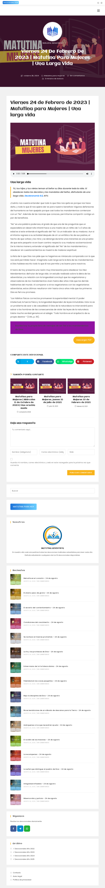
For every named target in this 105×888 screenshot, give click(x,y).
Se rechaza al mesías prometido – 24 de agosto (45, 637)
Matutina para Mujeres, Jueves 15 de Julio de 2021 (52, 400)
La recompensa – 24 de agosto (37, 754)
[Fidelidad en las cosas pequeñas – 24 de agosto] (15, 682)
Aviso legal (17, 876)
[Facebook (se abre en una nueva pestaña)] (98, 3)
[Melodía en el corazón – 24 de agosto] (15, 579)
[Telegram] (20, 828)
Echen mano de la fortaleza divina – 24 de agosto (46, 666)
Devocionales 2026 (10, 2)
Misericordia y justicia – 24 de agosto (40, 798)
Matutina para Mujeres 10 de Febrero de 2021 (81, 400)
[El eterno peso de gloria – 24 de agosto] (15, 594)
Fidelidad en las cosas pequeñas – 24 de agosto (45, 681)
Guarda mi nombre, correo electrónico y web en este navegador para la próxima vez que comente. (50, 464)
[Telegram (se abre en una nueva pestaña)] (101, 3)
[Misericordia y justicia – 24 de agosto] (15, 799)
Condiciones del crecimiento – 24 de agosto (43, 622)
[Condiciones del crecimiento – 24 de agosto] (15, 623)
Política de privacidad (22, 880)
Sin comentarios (77, 76)
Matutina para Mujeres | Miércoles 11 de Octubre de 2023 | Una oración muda (24, 402)
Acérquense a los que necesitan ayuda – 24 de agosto (48, 725)
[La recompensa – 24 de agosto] (15, 755)
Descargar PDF (84, 339)
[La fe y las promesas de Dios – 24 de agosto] (15, 652)
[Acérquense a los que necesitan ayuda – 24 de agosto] (15, 726)
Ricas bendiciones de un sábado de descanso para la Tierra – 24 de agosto (57, 710)
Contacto (17, 872)
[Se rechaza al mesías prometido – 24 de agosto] (15, 638)
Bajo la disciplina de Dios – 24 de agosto (42, 695)
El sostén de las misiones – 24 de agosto (42, 739)
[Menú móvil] (98, 11)
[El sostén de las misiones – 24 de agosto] (15, 741)
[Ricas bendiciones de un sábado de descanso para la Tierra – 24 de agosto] (15, 711)
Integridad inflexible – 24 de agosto (40, 784)
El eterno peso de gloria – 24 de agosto (41, 593)
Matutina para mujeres (54, 76)
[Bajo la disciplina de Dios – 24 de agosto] (15, 697)
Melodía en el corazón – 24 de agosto (41, 578)
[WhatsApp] (27, 828)
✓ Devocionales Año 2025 (23, 859)
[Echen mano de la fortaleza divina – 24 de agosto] (15, 667)
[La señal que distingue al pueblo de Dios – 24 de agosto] (15, 770)
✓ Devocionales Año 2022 (23, 848)
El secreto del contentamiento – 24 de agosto (44, 607)
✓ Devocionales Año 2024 (24, 856)
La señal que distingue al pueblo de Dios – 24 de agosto (48, 769)
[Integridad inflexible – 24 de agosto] (15, 785)
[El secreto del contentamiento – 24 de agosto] (15, 608)
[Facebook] (13, 828)
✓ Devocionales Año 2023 (23, 852)
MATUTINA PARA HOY (23, 506)
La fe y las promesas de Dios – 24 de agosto (43, 651)
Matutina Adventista (52, 43)
